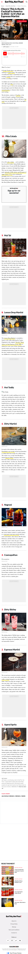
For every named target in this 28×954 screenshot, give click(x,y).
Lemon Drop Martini (9, 338)
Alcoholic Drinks (8, 796)
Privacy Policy (14, 924)
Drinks (17, 796)
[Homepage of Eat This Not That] (14, 916)
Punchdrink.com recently (8, 451)
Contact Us (14, 932)
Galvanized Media (12, 948)
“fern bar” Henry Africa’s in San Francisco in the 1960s (13, 343)
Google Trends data (8, 70)
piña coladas (10, 162)
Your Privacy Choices (15, 953)
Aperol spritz (11, 72)
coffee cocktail (5, 679)
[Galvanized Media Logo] (14, 946)
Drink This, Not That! (10, 6)
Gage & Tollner (9, 457)
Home (2, 6)
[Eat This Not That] (14, 188)
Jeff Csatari (6, 46)
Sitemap (14, 927)
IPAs (11, 84)
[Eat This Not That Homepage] (14, 2)
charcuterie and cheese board (11, 534)
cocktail (8, 76)
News (23, 796)
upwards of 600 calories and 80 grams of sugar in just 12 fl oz (14, 173)
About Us (14, 921)
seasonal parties (6, 90)
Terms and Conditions (14, 929)
